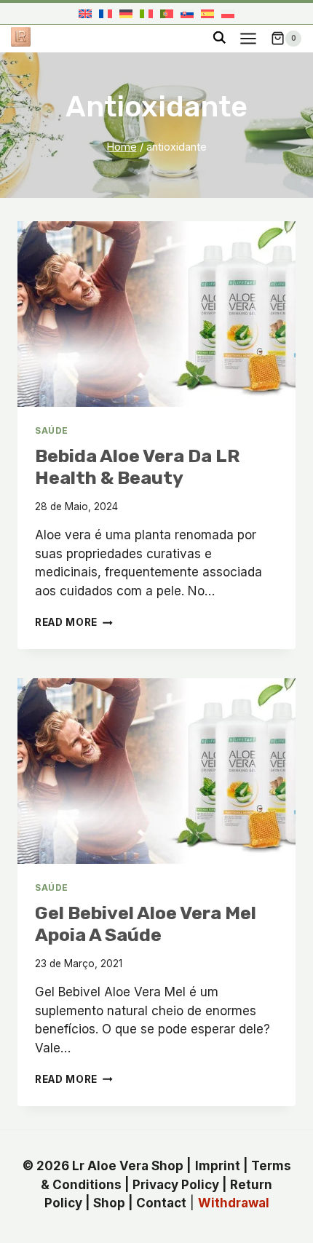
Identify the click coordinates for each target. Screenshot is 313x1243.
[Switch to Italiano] (146, 13)
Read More (74, 622)
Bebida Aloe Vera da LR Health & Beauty (137, 466)
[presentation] (156, 314)
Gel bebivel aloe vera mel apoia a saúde (145, 923)
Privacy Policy (175, 1184)
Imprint (217, 1166)
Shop (109, 1203)
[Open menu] (248, 38)
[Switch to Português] (166, 13)
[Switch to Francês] (105, 13)
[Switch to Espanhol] (207, 13)
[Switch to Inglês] (85, 13)
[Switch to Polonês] (227, 13)
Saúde (51, 430)
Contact (161, 1203)
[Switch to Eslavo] (187, 13)
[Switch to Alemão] (125, 13)
